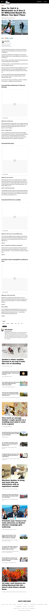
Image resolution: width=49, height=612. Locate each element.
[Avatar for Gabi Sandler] (2, 330)
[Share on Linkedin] (7, 38)
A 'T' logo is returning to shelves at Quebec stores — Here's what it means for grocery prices (10, 548)
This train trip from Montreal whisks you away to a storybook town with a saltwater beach (10, 394)
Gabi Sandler (9, 329)
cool (21, 323)
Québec (23, 608)
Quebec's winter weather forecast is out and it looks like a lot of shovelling (13, 361)
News (2, 5)
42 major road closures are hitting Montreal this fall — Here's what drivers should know (13, 586)
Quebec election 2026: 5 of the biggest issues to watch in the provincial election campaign (9, 536)
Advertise (3, 604)
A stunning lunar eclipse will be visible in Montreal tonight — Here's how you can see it (10, 373)
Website (3, 243)
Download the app (20, 604)
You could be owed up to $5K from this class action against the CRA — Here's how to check (10, 383)
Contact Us (14, 604)
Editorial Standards (40, 604)
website (11, 323)
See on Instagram (5, 117)
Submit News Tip (26, 604)
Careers (10, 604)
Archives (7, 604)
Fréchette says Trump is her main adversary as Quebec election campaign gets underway (14, 524)
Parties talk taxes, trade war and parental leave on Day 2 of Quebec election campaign (10, 559)
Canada (18, 608)
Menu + (2, 1)
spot (15, 323)
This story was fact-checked (5, 45)
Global (27, 608)
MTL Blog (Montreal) (32, 608)
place (4, 323)
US (20, 608)
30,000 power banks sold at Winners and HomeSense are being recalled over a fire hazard (10, 496)
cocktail (7, 323)
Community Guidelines (33, 604)
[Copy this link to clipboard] (12, 38)
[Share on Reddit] (5, 38)
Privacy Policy (25, 606)
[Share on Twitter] (8, 38)
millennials (20, 69)
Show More (4, 326)
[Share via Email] (10, 38)
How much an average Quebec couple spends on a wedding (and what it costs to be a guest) (14, 421)
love (18, 323)
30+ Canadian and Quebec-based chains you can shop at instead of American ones (10, 444)
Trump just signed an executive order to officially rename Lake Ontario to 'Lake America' (10, 455)
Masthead (45, 604)
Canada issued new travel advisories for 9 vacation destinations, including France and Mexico (10, 433)
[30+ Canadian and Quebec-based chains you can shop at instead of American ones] (23, 444)
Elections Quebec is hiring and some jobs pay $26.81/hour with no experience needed (13, 483)
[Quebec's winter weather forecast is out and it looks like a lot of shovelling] (14, 351)
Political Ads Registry (18, 606)
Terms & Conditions (31, 606)
